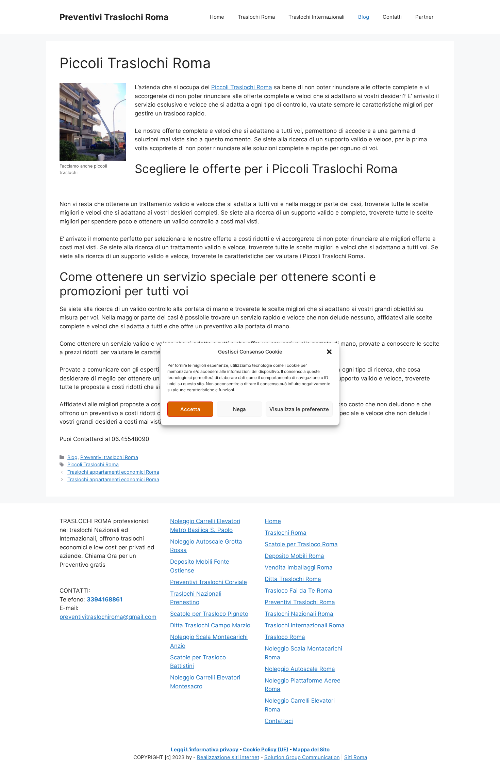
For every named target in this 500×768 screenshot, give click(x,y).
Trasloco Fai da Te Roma (298, 590)
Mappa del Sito (311, 749)
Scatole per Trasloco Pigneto (209, 613)
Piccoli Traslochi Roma (241, 87)
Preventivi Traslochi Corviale (208, 582)
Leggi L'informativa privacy (204, 749)
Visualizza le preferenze (299, 409)
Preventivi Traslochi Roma (114, 17)
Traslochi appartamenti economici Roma (113, 472)
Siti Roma (355, 757)
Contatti (392, 17)
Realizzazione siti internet (228, 757)
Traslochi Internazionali (316, 17)
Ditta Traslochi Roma (293, 579)
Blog (363, 17)
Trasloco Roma (285, 636)
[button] (329, 351)
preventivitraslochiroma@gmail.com (108, 616)
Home (217, 17)
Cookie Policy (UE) (265, 749)
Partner (424, 17)
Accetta (190, 409)
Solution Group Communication (302, 757)
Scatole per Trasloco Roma (301, 544)
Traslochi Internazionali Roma (305, 625)
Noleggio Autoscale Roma (300, 668)
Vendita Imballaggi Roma (299, 567)
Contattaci (279, 721)
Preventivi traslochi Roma (109, 457)
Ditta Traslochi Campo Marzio (210, 625)
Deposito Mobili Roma (294, 555)
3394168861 (104, 599)
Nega (239, 409)
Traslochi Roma (256, 17)
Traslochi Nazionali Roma (299, 613)
